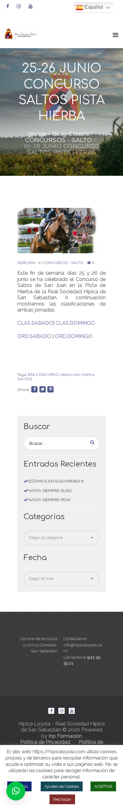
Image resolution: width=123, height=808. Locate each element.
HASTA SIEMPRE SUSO (50, 490)
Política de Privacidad (45, 742)
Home (37, 134)
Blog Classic (71, 134)
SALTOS (24, 379)
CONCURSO (47, 375)
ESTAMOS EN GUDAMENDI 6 (56, 481)
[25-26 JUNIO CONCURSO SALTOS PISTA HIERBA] (61, 230)
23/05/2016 (26, 263)
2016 (30, 375)
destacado (70, 375)
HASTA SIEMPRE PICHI (49, 499)
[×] (15, 791)
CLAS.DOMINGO (75, 323)
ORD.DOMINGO (73, 336)
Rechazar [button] (62, 799)
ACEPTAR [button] (103, 786)
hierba (88, 375)
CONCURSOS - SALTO (58, 140)
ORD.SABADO (34, 336)
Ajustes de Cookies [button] (61, 786)
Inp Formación (65, 736)
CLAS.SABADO (35, 323)
